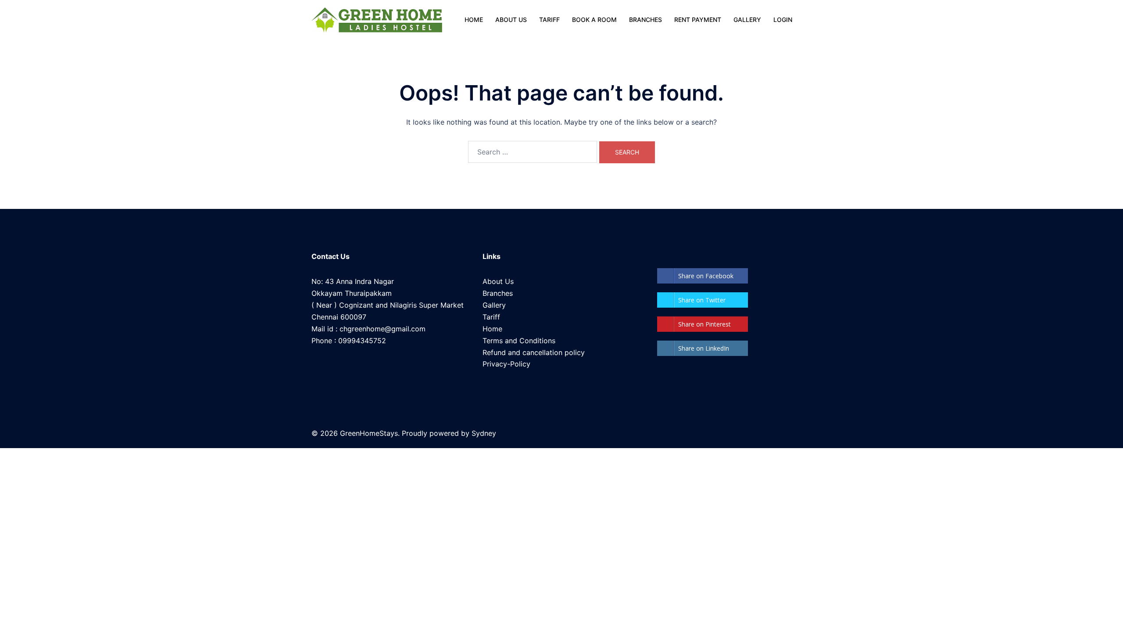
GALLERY (747, 19)
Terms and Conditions (519, 340)
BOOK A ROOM (594, 19)
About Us (498, 281)
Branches (498, 293)
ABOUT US (511, 19)
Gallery (494, 305)
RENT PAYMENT (697, 19)
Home (492, 328)
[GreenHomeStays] (376, 20)
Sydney (484, 433)
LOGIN (782, 19)
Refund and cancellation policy (534, 352)
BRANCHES (645, 19)
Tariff (491, 316)
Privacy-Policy (506, 363)
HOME (474, 19)
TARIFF (549, 19)
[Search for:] (532, 152)
